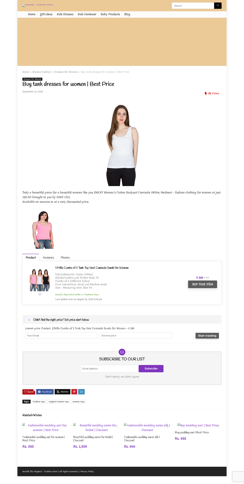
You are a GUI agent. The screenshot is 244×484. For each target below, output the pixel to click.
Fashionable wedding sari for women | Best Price (43, 439)
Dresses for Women (66, 72)
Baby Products (110, 14)
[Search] (218, 5)
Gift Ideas (46, 14)
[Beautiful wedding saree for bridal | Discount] (96, 425)
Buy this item (202, 284)
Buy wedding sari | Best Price (192, 433)
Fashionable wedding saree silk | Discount (142, 439)
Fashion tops (39, 401)
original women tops (59, 401)
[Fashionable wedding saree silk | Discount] (147, 425)
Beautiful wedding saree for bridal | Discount (93, 439)
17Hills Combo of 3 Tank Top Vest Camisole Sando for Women (91, 268)
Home (32, 14)
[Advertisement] (122, 42)
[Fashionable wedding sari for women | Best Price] (45, 425)
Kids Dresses (65, 14)
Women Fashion (41, 72)
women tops (79, 401)
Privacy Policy (87, 471)
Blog (127, 14)
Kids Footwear (87, 14)
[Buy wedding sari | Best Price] (198, 425)
